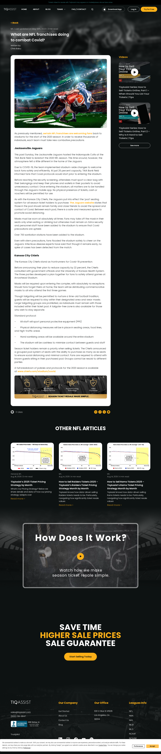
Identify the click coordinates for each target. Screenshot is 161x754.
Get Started (63, 711)
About (36, 9)
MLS (131, 729)
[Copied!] (96, 412)
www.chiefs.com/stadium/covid (36, 371)
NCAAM (132, 738)
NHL (131, 720)
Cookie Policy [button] (102, 745)
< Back (14, 22)
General (14, 474)
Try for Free (149, 9)
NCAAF (132, 734)
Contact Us (63, 720)
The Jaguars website (82, 202)
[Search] (92, 9)
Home (24, 9)
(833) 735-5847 (18, 716)
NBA (131, 716)
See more (134, 145)
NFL (12, 28)
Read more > (18, 498)
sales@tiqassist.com (21, 712)
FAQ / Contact (79, 9)
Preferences (138, 746)
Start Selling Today (80, 656)
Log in (133, 9)
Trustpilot (15, 734)
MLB (131, 725)
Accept (152, 746)
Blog (48, 9)
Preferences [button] (26, 748)
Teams (60, 9)
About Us (62, 716)
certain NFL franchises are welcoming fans (67, 133)
